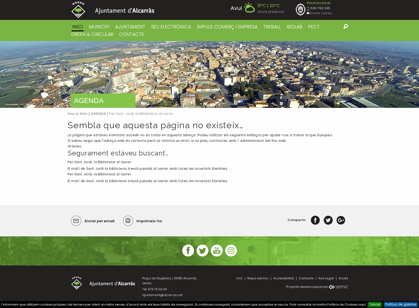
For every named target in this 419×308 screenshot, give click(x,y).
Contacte (306, 278)
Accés (343, 278)
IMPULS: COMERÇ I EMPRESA (227, 27)
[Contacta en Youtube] (217, 256)
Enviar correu (321, 13)
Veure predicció (270, 11)
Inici (77, 27)
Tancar (374, 304)
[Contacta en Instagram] (231, 256)
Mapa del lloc (257, 278)
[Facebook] (315, 220)
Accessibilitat (283, 278)
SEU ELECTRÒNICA (171, 27)
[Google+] (341, 220)
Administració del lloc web (263, 140)
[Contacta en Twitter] (202, 256)
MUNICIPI (99, 27)
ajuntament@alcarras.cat (162, 295)
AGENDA (98, 113)
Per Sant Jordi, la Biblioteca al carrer (99, 162)
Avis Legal (326, 278)
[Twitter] (328, 220)
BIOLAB (294, 27)
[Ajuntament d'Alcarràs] (113, 10)
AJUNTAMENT (130, 27)
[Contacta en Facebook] (188, 256)
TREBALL (272, 27)
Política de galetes (400, 304)
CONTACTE (131, 34)
